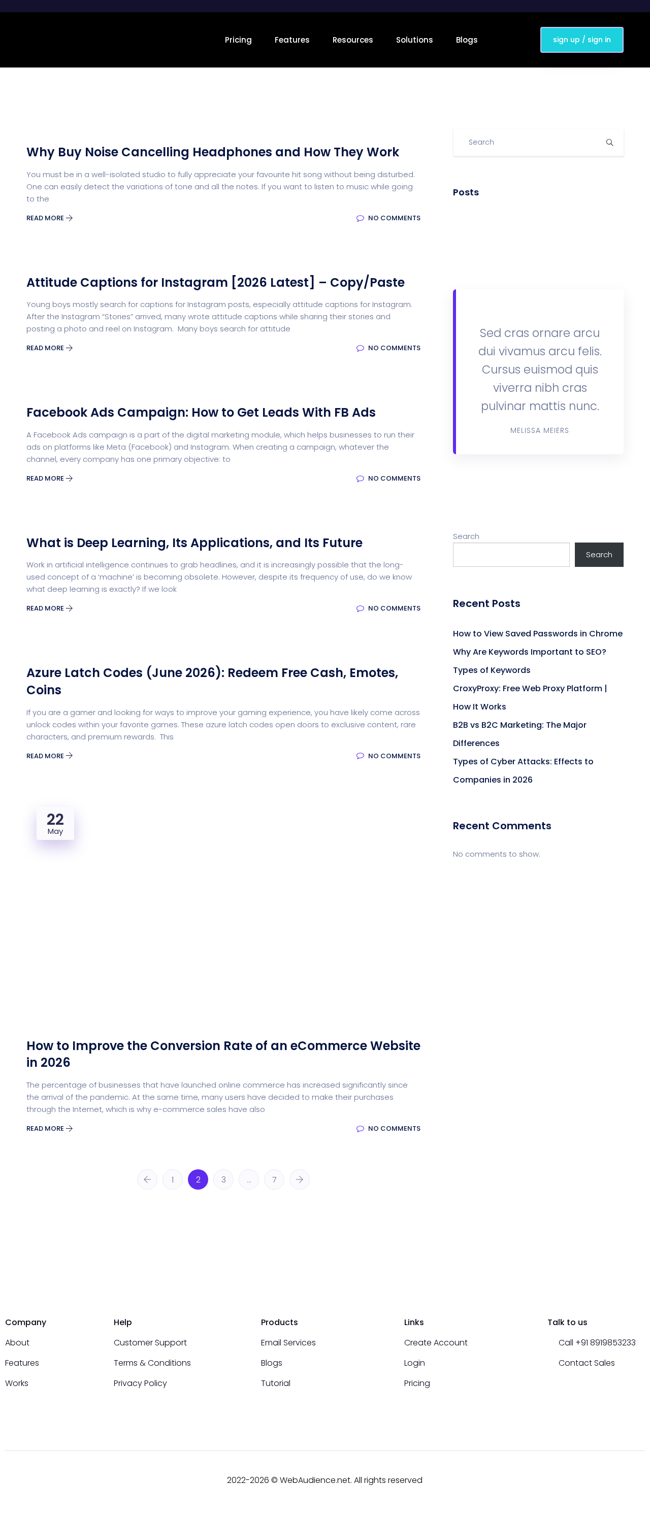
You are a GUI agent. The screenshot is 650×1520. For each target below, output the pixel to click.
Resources (353, 40)
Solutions (414, 40)
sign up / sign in (582, 40)
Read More (46, 218)
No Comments (393, 218)
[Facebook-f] (586, 1480)
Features (292, 40)
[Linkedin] (641, 1480)
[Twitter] (623, 1480)
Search (466, 536)
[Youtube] (604, 1480)
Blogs (467, 40)
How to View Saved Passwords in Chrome (538, 633)
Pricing (238, 40)
